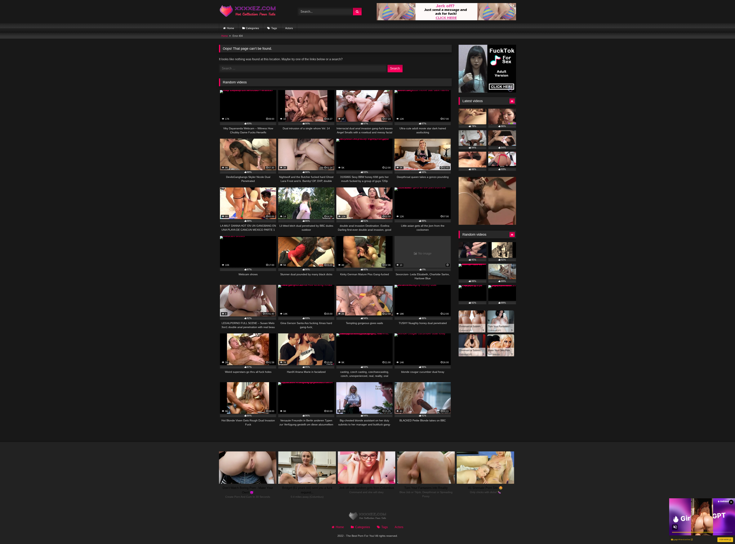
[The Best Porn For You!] (247, 12)
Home (230, 28)
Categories (252, 28)
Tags (274, 28)
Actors (289, 28)
